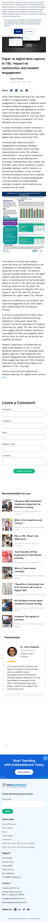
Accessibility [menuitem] (7, 866)
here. (4, 377)
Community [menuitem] (6, 839)
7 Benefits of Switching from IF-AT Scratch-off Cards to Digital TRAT (29, 587)
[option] (24, 663)
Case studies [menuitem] (7, 836)
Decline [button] (29, 31)
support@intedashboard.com (14, 902)
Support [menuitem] (6, 853)
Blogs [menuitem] (4, 832)
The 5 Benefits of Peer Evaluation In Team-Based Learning (27, 555)
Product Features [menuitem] (9, 824)
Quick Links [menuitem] (8, 819)
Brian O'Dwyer (17, 79)
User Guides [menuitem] (7, 858)
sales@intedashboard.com (13, 898)
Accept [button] (18, 31)
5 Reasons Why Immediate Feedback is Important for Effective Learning (27, 504)
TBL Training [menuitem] (7, 828)
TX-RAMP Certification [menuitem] (11, 877)
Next (7, 811)
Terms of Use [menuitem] (7, 869)
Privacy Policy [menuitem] (8, 862)
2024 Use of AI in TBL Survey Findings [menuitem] (18, 843)
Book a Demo (24, 772)
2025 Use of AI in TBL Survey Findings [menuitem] (18, 847)
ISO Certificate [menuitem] (8, 873)
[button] (24, 225)
